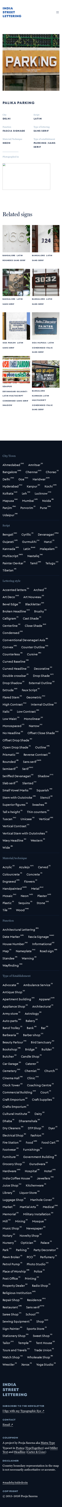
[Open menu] (57, 12)
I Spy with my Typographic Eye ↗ (23, 1411)
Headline (19, 1452)
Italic (49, 347)
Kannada (37, 395)
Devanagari (9, 391)
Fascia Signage (14, 130)
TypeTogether (34, 1448)
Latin (38, 118)
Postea (20, 1448)
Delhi (7, 118)
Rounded (8, 260)
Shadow (7, 404)
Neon (6, 142)
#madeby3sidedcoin (15, 1482)
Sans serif (41, 130)
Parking (40, 142)
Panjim (12, 342)
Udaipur (7, 386)
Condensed (38, 347)
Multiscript (16, 395)
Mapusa (41, 342)
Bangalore (9, 255)
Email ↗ (8, 1424)
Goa (5, 342)
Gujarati (22, 391)
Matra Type (48, 1443)
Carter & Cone (36, 1452)
